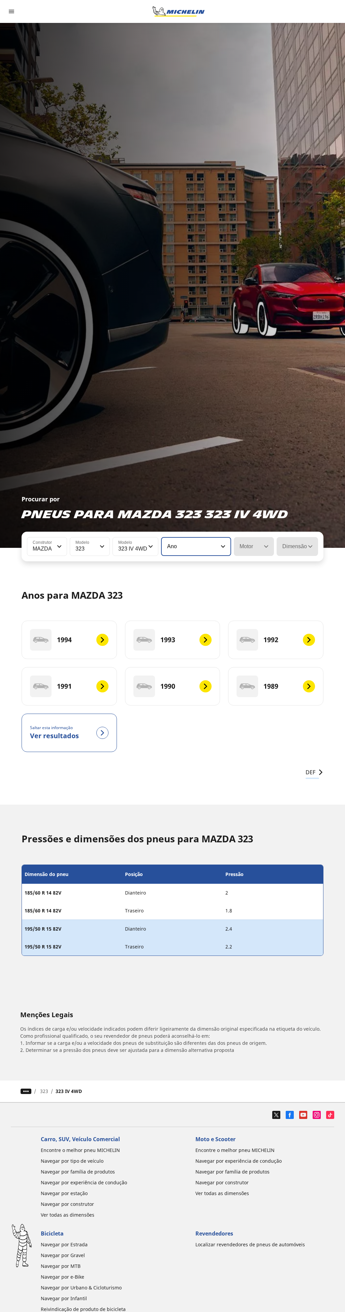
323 (44, 1091)
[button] (58, 546)
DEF (310, 772)
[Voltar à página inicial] (179, 11)
